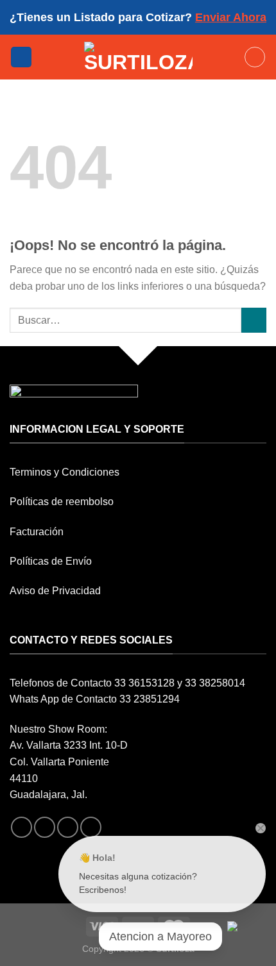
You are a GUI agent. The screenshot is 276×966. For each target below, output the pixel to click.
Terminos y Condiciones (64, 472)
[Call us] (90, 827)
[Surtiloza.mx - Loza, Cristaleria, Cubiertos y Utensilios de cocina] (138, 57)
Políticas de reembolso (62, 501)
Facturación (37, 531)
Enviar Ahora (230, 17)
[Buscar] (255, 57)
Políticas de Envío (51, 561)
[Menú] (21, 57)
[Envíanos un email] (67, 827)
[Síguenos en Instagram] (44, 827)
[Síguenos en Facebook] (21, 827)
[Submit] (253, 320)
